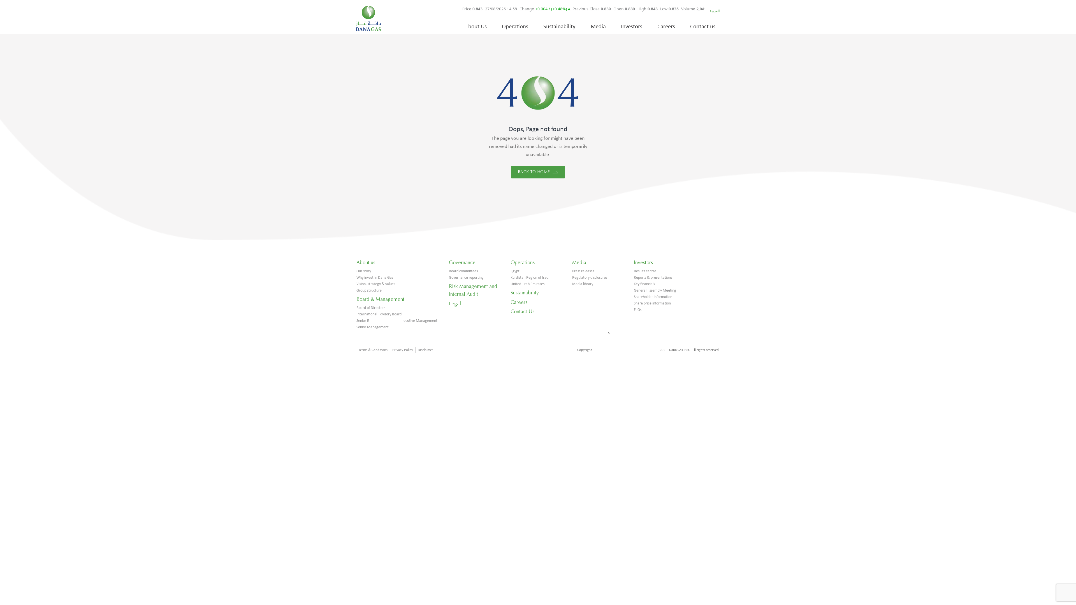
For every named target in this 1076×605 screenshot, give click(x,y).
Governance (462, 262)
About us (365, 262)
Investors (631, 27)
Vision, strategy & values (375, 284)
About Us (476, 27)
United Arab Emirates (527, 284)
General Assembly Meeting (655, 290)
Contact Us (522, 311)
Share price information (652, 303)
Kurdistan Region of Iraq (529, 278)
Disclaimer (425, 350)
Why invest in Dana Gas (374, 278)
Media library (582, 284)
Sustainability (559, 27)
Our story (363, 271)
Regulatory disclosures (589, 278)
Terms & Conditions (373, 350)
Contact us (702, 27)
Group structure (369, 290)
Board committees (463, 271)
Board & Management (380, 299)
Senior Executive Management (396, 321)
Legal (455, 304)
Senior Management (372, 327)
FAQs (637, 310)
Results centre (645, 271)
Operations (515, 27)
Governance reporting (466, 278)
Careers (666, 27)
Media (598, 27)
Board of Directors (370, 308)
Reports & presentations (653, 278)
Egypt (515, 271)
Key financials (644, 284)
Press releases (583, 271)
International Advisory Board (379, 314)
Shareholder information (653, 297)
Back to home (534, 171)
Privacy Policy (402, 350)
